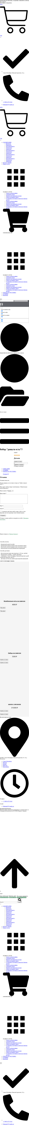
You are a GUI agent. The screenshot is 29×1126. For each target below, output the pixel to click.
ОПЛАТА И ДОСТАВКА (9, 292)
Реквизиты (8, 145)
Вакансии (8, 143)
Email (2, 508)
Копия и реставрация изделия (13, 196)
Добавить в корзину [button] (1, 713)
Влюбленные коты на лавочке (14, 601)
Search (1, 902)
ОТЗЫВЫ (5, 294)
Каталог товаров (7, 162)
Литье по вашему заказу (12, 197)
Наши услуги (6, 164)
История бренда (10, 146)
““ (13, 534)
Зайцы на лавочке (14, 653)
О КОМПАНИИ (7, 142)
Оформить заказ (12, 897)
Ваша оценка (4, 490)
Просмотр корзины (4, 897)
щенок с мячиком (14, 704)
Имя (1, 505)
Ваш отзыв (3, 493)
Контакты (5, 295)
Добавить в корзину (18, 464)
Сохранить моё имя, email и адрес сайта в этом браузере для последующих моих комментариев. (12, 512)
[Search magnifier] (1, 304)
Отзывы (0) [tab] (6, 474)
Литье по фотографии (11, 193)
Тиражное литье (10, 194)
